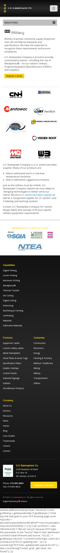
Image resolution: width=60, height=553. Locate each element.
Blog (5, 430)
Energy (36, 353)
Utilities (36, 383)
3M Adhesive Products (13, 388)
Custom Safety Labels (13, 348)
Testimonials (9, 441)
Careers (6, 445)
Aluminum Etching (11, 280)
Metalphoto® (9, 285)
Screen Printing (10, 275)
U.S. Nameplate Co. (17, 8)
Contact (6, 451)
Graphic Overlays (11, 368)
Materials (7, 320)
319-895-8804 (16, 483)
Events (6, 425)
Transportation (40, 378)
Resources (8, 415)
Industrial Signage (11, 378)
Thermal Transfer (11, 290)
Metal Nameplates (11, 353)
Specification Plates (12, 363)
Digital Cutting (9, 300)
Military (36, 373)
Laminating (8, 315)
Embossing (8, 305)
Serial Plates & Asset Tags (15, 358)
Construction (39, 343)
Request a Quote (14, 76)
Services (7, 410)
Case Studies (9, 435)
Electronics (38, 348)
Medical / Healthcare (43, 363)
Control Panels (10, 373)
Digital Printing (10, 270)
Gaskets (6, 383)
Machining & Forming (13, 310)
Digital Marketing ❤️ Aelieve (15, 501)
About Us (7, 405)
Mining (36, 368)
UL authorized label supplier (36, 194)
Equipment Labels (11, 343)
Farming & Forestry (42, 358)
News (5, 420)
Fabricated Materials (12, 325)
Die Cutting (8, 295)
